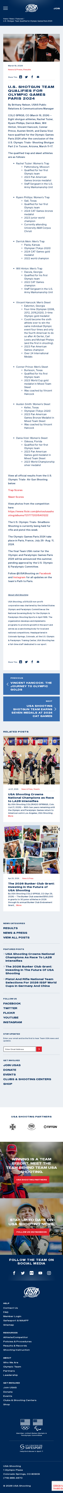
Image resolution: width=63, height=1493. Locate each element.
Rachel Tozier (24, 163)
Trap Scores (15, 490)
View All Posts (16, 937)
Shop (7, 1083)
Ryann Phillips (24, 197)
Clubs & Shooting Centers (27, 1079)
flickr (9, 1012)
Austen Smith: (24, 404)
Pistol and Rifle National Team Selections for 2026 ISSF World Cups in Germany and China (31, 982)
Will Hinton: (22, 268)
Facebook (45, 573)
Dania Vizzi (22, 438)
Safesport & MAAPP (16, 1320)
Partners (9, 1371)
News (12, 19)
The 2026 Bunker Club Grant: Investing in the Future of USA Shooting (29, 970)
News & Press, (15, 70)
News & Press (15, 932)
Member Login (12, 1316)
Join (56, 8)
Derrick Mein (23, 241)
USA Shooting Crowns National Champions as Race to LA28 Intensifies (30, 957)
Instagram (19, 577)
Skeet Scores (16, 496)
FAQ (5, 1312)
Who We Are (10, 1362)
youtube (10, 1017)
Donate (9, 1069)
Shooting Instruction (16, 1350)
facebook (12, 1003)
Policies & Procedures (17, 1341)
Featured (19, 19)
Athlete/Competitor (15, 1337)
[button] (20, 77)
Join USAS (12, 1065)
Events (9, 1074)
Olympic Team (12, 1366)
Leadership (10, 1375)
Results (27, 70)
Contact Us (10, 1308)
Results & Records (15, 1345)
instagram (12, 1022)
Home (5, 19)
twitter (10, 1008)
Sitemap (8, 1325)
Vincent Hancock (25, 302)
